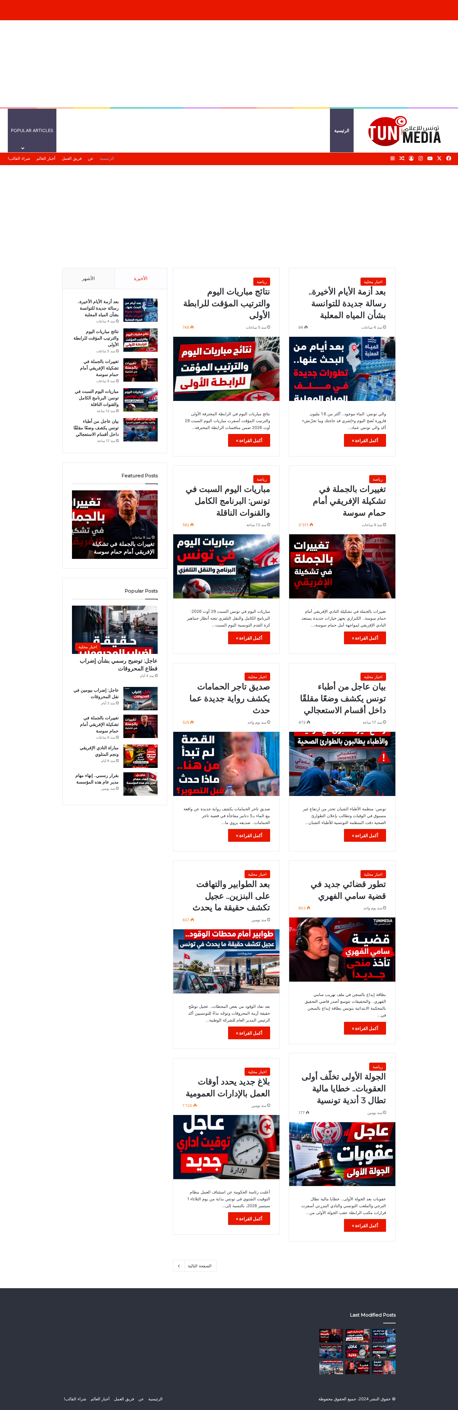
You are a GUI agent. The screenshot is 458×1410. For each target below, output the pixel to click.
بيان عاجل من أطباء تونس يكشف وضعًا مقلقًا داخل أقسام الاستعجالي (343, 698)
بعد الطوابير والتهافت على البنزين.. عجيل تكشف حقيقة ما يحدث (231, 896)
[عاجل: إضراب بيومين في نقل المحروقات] (140, 698)
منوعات (247, 130)
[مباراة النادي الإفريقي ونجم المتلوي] (140, 756)
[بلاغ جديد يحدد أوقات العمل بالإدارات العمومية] (226, 1147)
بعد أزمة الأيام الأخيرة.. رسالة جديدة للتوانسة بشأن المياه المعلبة (347, 303)
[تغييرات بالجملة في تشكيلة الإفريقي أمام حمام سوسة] (342, 566)
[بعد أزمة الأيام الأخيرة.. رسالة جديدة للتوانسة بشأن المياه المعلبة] (342, 369)
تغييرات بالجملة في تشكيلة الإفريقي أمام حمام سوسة (349, 501)
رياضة (262, 281)
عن (90, 158)
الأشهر (88, 278)
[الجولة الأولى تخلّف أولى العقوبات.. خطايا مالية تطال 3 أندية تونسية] (342, 1154)
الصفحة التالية (200, 1265)
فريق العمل (72, 158)
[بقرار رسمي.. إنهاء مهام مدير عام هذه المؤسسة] (140, 784)
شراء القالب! (19, 158)
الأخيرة (140, 278)
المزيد (222, 130)
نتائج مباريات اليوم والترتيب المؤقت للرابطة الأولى (226, 303)
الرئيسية (341, 130)
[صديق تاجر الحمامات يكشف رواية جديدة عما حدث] (226, 764)
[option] (113, 524)
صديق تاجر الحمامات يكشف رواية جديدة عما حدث (229, 698)
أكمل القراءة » (365, 440)
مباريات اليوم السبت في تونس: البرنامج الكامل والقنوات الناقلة (228, 501)
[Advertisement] (229, 63)
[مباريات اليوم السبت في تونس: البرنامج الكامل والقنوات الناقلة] (226, 566)
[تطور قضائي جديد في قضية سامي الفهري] (342, 949)
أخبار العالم (315, 130)
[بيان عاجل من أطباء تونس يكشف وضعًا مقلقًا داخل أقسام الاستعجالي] (342, 764)
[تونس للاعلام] (406, 130)
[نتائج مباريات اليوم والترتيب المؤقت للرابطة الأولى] (226, 369)
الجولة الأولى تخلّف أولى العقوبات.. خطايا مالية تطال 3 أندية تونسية (344, 1088)
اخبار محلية (373, 281)
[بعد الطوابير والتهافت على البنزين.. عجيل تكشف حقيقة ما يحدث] (226, 961)
